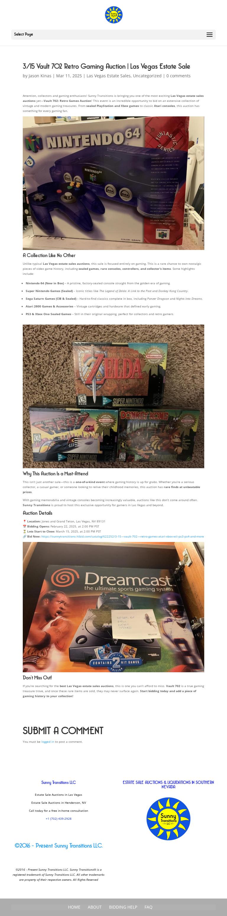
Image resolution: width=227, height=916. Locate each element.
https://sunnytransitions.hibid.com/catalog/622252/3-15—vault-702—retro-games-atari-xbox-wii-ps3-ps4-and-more (122, 536)
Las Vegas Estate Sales (109, 75)
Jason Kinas (40, 75)
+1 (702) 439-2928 (59, 818)
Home (74, 907)
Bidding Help (123, 907)
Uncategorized (147, 75)
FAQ (149, 907)
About (95, 907)
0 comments (178, 75)
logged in (47, 741)
